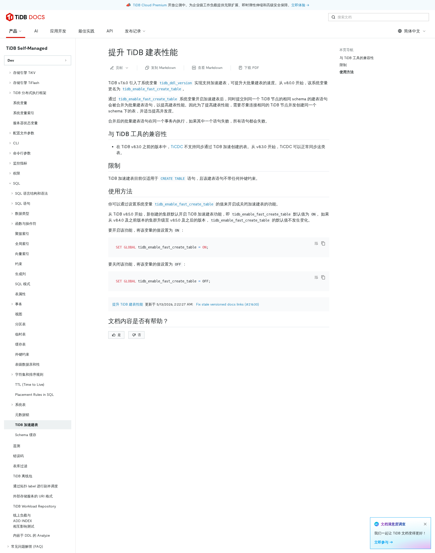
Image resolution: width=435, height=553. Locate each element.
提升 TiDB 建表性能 (127, 304)
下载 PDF (251, 68)
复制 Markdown (163, 68)
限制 (343, 65)
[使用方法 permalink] (136, 191)
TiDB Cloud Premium (150, 5)
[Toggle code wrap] (316, 243)
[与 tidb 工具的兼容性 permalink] (171, 134)
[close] (425, 524)
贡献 (119, 68)
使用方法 (347, 72)
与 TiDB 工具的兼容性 (357, 58)
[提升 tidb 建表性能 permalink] (182, 52)
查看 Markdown (210, 68)
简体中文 (412, 31)
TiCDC (177, 146)
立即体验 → (300, 5)
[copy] (323, 243)
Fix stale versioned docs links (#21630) (227, 304)
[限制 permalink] (124, 166)
